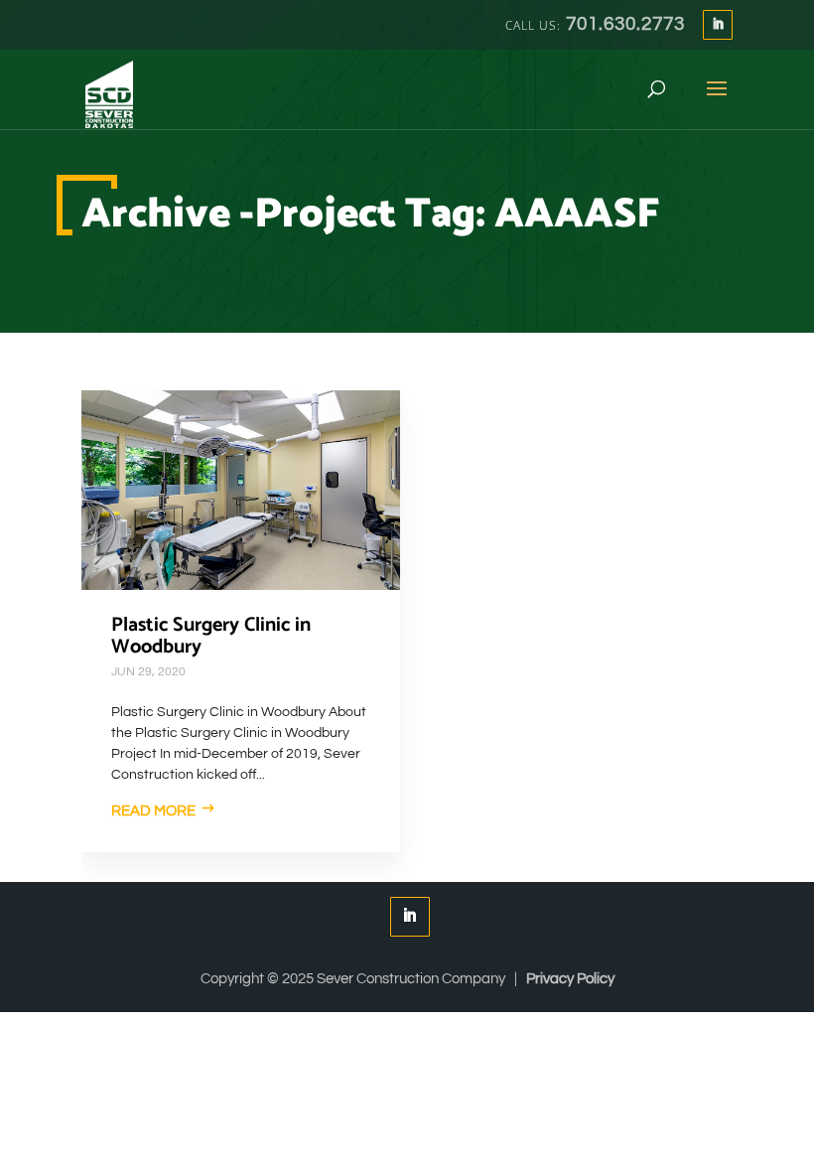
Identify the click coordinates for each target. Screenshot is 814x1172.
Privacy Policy (570, 978)
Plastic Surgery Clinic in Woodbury (211, 636)
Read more (153, 811)
